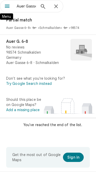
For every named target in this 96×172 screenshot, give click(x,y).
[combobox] (26, 6)
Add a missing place (23, 110)
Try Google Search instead (29, 83)
